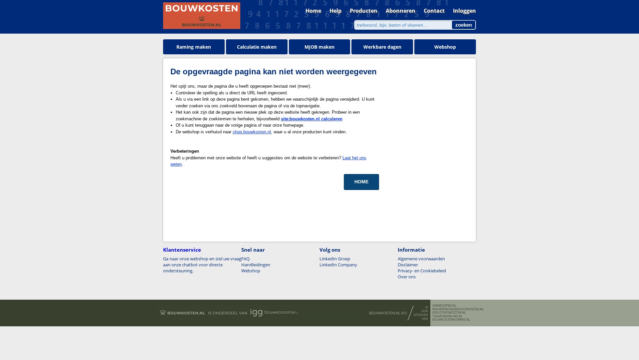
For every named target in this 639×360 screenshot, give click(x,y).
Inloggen (464, 10)
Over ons (407, 277)
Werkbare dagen (382, 47)
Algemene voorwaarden (421, 259)
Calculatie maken (257, 47)
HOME (361, 181)
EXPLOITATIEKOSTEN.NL (449, 313)
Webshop (445, 47)
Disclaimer (408, 265)
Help (335, 10)
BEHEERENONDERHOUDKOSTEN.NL (458, 309)
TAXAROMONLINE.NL (447, 316)
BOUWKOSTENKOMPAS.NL (451, 320)
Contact (434, 10)
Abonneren (400, 10)
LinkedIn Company (338, 265)
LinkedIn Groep (335, 259)
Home (313, 10)
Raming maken (193, 47)
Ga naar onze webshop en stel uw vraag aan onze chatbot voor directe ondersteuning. (202, 265)
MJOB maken (319, 47)
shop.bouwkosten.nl (252, 131)
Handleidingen (255, 265)
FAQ (245, 259)
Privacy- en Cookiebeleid (422, 271)
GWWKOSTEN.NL (444, 306)
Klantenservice (182, 249)
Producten (363, 10)
